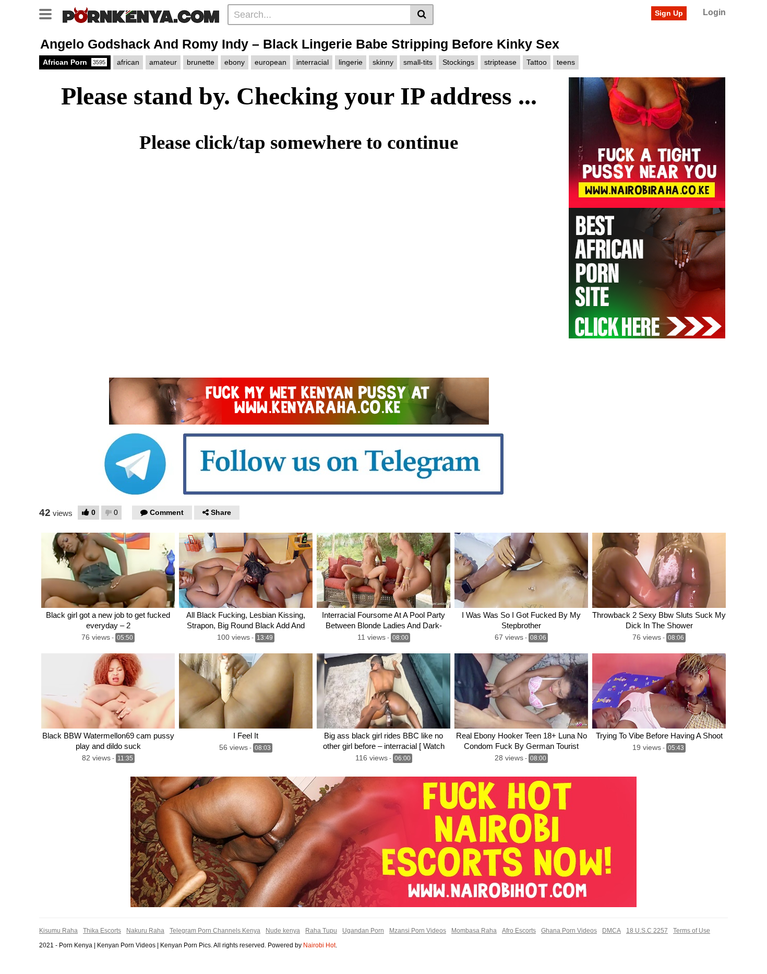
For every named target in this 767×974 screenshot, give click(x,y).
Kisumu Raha (58, 930)
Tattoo (536, 62)
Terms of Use (691, 930)
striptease (500, 62)
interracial (312, 62)
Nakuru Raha (145, 930)
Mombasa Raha (474, 930)
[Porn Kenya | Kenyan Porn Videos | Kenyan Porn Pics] (140, 14)
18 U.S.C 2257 (647, 930)
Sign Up (669, 13)
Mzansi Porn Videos (417, 930)
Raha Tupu (321, 930)
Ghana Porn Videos (569, 930)
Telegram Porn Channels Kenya (215, 930)
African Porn (74, 62)
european (270, 62)
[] (422, 14)
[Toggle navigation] (49, 13)
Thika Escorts (102, 930)
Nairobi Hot (319, 945)
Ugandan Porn (363, 930)
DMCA (611, 930)
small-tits (418, 62)
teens (566, 62)
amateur (163, 62)
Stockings (458, 62)
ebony (234, 62)
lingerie (351, 62)
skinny (383, 62)
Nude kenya (283, 930)
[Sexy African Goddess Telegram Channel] (299, 463)
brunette (200, 62)
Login (714, 12)
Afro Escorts (519, 930)
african (128, 62)
